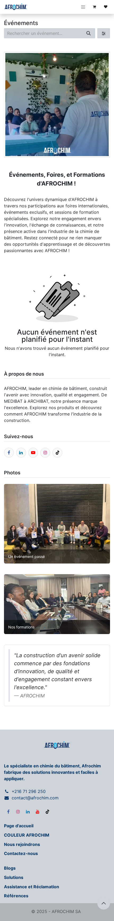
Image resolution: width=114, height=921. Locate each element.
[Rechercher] (88, 33)
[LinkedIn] (28, 811)
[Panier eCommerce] (94, 6)
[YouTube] (37, 811)
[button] (103, 903)
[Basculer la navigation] (83, 7)
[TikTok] (47, 811)
